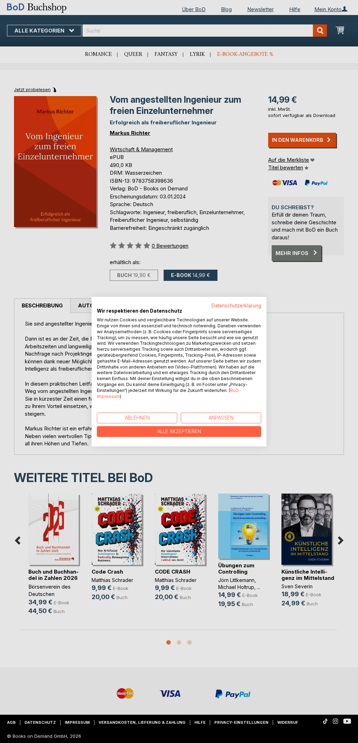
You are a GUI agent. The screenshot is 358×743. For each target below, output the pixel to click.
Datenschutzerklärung (236, 305)
